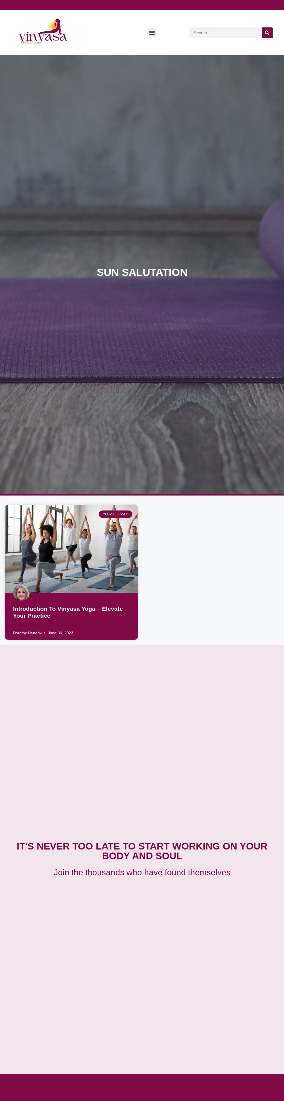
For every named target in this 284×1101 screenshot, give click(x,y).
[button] (151, 32)
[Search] (267, 32)
